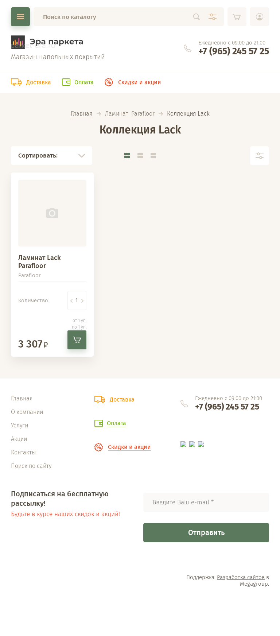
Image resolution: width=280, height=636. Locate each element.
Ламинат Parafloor (130, 114)
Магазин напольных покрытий (58, 57)
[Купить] (76, 339)
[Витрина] (126, 155)
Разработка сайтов (241, 577)
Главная (82, 114)
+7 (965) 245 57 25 (233, 51)
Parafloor (29, 275)
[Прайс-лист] (153, 155)
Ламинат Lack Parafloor (39, 262)
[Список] (140, 155)
